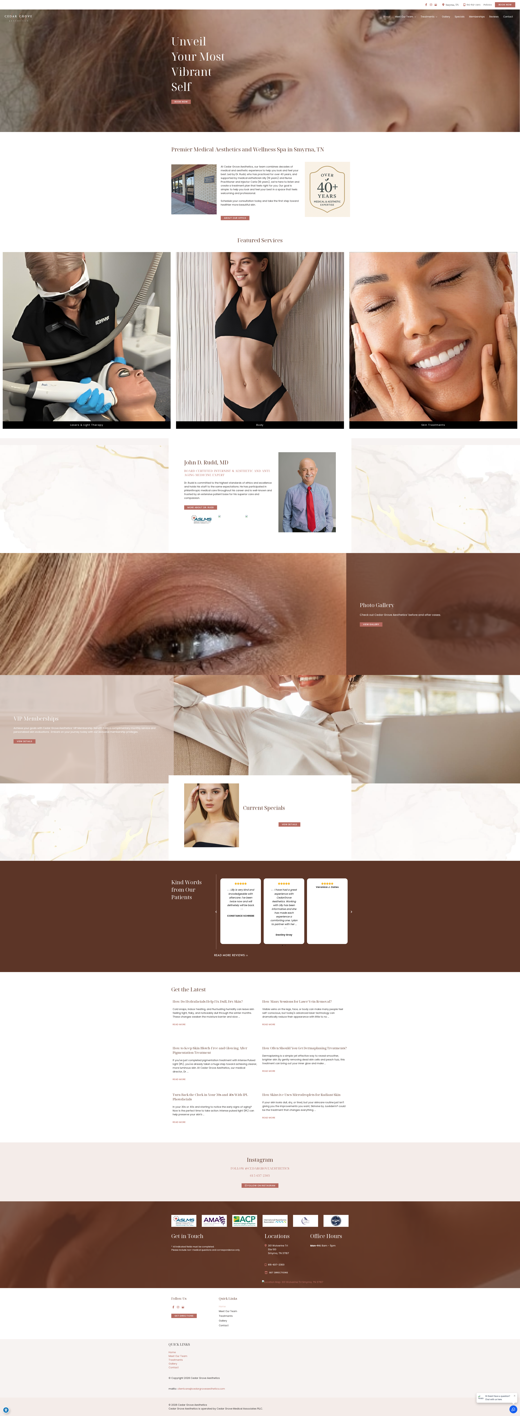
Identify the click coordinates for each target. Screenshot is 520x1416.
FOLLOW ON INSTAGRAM (261, 1185)
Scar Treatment (86, 340)
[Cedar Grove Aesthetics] (18, 16)
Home (222, 1306)
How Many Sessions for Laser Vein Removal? (297, 1001)
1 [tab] (282, 945)
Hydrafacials (433, 334)
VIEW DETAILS (24, 741)
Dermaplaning (433, 342)
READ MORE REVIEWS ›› (231, 955)
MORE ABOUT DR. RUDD (200, 507)
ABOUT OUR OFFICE (235, 218)
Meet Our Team (228, 1311)
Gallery (223, 1320)
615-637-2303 (260, 1175)
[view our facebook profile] (426, 4)
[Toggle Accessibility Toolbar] (6, 1410)
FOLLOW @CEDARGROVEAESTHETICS (260, 1168)
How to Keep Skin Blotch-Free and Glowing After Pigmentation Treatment (210, 1050)
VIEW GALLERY (371, 624)
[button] (487, 4)
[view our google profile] (436, 4)
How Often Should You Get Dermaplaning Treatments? (304, 1048)
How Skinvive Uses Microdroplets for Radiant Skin (301, 1094)
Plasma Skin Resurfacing (433, 346)
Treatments (226, 1316)
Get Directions (278, 1272)
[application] (414, 16)
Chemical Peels (433, 338)
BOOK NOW (181, 101)
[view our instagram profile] (431, 4)
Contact (224, 1325)
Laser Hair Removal (86, 336)
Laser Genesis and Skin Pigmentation (86, 348)
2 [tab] (285, 945)
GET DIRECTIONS (184, 1315)
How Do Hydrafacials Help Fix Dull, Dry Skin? (208, 1001)
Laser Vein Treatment (87, 344)
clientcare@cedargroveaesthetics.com (201, 1388)
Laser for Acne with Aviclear (86, 333)
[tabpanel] (240, 911)
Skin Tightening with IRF (260, 340)
